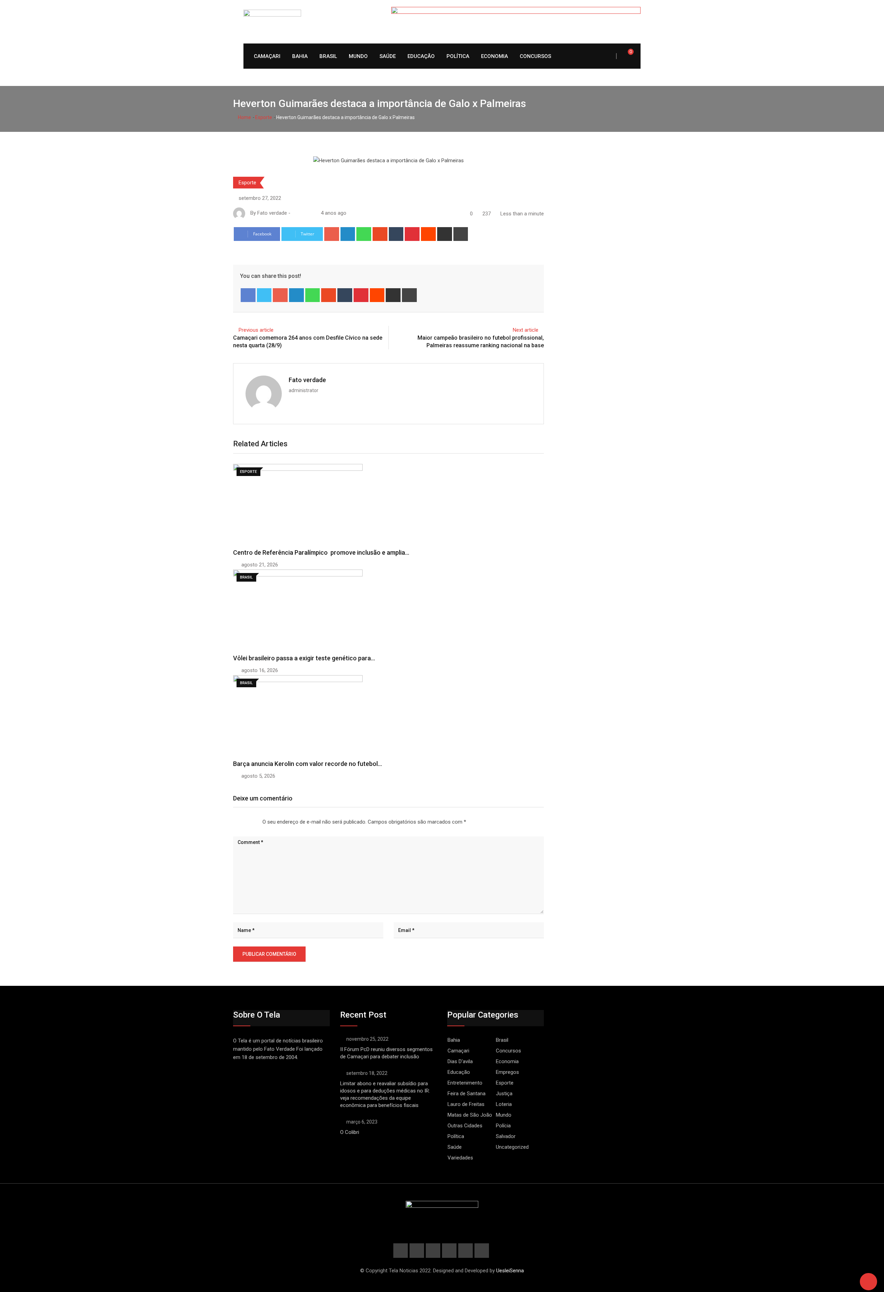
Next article (525, 330)
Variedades (460, 1158)
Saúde (387, 56)
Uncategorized (512, 1147)
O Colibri (349, 1132)
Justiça (504, 1093)
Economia (494, 56)
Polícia (503, 1126)
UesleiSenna (510, 1270)
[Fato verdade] (301, 213)
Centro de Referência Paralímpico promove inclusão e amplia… (321, 552)
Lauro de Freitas (466, 1104)
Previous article (256, 330)
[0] (626, 56)
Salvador (506, 1136)
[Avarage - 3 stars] (244, 822)
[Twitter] (264, 295)
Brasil (328, 56)
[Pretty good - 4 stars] (250, 822)
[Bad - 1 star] (233, 822)
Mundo (358, 56)
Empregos (507, 1072)
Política (457, 56)
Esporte (263, 117)
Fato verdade (307, 379)
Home (244, 117)
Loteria (504, 1104)
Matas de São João (470, 1115)
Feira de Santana (467, 1093)
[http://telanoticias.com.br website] (294, 213)
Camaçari (267, 56)
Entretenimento (465, 1083)
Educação (421, 56)
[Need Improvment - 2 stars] (239, 822)
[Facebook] (248, 295)
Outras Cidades (465, 1126)
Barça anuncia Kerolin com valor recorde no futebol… (307, 763)
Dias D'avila (460, 1061)
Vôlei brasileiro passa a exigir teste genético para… (304, 658)
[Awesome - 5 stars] (255, 822)
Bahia (300, 56)
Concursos (535, 56)
